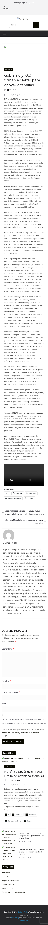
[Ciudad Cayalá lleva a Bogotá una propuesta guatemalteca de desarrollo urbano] (9, 837)
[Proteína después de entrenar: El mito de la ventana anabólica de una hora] (24, 760)
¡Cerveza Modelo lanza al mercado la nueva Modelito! (24, 522)
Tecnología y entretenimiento (13, 892)
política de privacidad (10, 733)
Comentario (8, 649)
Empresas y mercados (10, 880)
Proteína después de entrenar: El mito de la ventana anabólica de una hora (24, 776)
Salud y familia (9, 766)
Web (4, 703)
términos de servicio (31, 733)
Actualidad (8, 70)
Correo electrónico (11, 692)
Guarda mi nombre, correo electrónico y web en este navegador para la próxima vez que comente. (24, 721)
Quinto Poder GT (8, 884)
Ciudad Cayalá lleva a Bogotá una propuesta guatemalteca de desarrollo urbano (31, 835)
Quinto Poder (23, 95)
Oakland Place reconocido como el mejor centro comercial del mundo (31, 851)
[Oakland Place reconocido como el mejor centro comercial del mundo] (9, 853)
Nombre (6, 681)
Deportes (5, 876)
